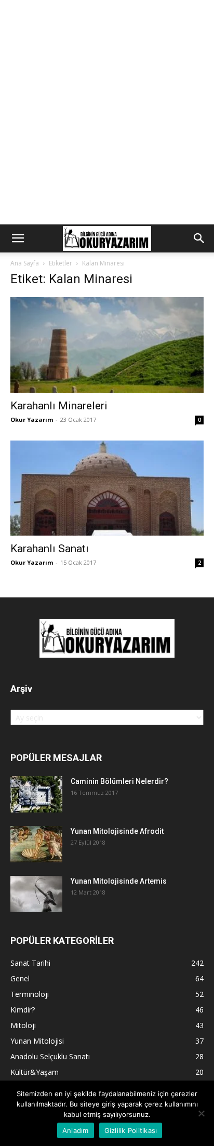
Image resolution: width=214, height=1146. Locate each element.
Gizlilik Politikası (130, 1130)
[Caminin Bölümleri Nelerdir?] (36, 794)
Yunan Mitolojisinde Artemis (119, 881)
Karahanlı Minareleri (59, 405)
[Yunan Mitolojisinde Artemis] (36, 894)
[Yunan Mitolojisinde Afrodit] (36, 844)
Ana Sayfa (24, 263)
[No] (201, 1113)
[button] (17, 238)
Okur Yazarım (31, 419)
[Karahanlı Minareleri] (107, 345)
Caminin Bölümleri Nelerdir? (119, 781)
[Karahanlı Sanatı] (107, 488)
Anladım (75, 1130)
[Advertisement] (107, 112)
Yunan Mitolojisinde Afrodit (117, 831)
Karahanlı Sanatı (49, 548)
